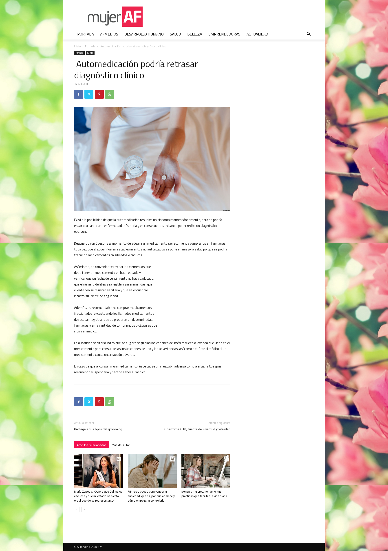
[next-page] (84, 509)
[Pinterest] (99, 94)
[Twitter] (88, 94)
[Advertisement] (196, 293)
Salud (90, 52)
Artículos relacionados (91, 445)
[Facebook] (78, 94)
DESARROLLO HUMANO (144, 34)
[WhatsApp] (109, 94)
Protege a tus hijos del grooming (98, 429)
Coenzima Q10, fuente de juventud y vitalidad (197, 429)
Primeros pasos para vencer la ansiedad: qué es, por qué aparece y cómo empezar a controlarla (151, 496)
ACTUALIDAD (257, 34)
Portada (90, 46)
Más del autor (121, 445)
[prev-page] (77, 509)
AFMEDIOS (109, 34)
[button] (308, 34)
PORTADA (85, 34)
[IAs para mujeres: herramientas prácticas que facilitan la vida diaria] (205, 471)
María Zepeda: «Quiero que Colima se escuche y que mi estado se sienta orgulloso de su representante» (98, 496)
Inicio (77, 46)
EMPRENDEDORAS (224, 34)
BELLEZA (194, 34)
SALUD (175, 34)
